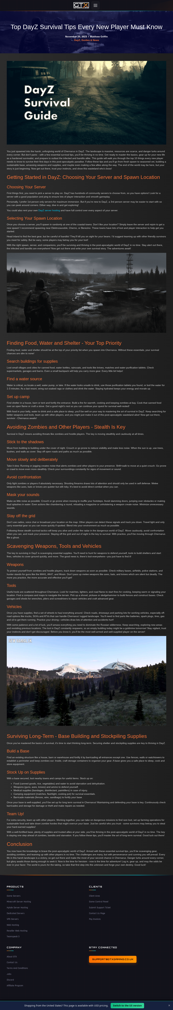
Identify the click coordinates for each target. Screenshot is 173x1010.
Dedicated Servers (15, 913)
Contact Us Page (97, 913)
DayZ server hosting (49, 210)
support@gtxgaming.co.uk (112, 959)
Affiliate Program (15, 985)
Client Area (94, 895)
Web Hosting (13, 925)
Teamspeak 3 (13, 936)
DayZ (77, 40)
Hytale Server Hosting (17, 907)
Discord (10, 979)
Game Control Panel (98, 901)
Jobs (9, 974)
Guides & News (90, 40)
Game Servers (13, 895)
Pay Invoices (95, 919)
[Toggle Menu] (95, 5)
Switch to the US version (127, 1005)
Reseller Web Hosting (17, 930)
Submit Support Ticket (100, 907)
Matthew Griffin (99, 36)
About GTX (12, 956)
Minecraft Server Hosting (19, 901)
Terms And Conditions (17, 968)
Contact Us (12, 962)
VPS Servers (13, 919)
